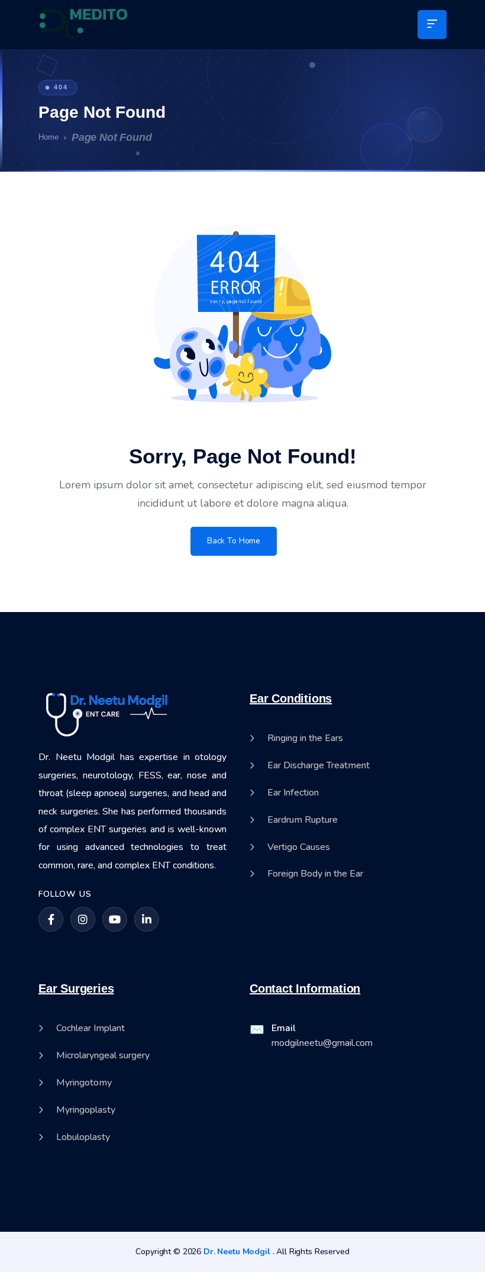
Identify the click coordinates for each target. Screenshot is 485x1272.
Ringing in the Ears (305, 738)
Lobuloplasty (83, 1137)
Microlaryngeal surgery (103, 1055)
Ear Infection (293, 793)
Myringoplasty (85, 1110)
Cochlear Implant (90, 1028)
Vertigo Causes (298, 847)
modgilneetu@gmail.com (322, 1042)
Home (48, 137)
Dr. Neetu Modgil (236, 1251)
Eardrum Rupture (302, 820)
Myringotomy (84, 1083)
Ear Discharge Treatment (318, 765)
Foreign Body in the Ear (315, 874)
